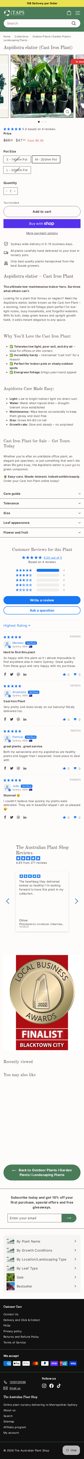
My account (11, 1432)
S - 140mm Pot (17, 159)
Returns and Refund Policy (21, 1336)
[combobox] (42, 23)
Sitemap (8, 1421)
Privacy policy (12, 1331)
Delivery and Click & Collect (21, 1320)
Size (6, 513)
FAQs (6, 1325)
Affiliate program (14, 1427)
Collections (21, 36)
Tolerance (11, 503)
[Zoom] (67, 112)
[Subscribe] (69, 1218)
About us (9, 1410)
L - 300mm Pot (17, 170)
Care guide (12, 494)
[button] (12, 129)
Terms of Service (14, 1342)
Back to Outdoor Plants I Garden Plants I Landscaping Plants (45, 1172)
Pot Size (9, 151)
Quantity (10, 183)
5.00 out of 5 (53, 557)
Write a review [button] (42, 600)
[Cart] (69, 13)
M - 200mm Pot (46, 159)
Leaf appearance (16, 523)
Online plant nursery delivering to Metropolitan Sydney (40, 1404)
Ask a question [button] (42, 610)
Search (8, 1416)
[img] (12, 637)
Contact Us (11, 1314)
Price (7, 133)
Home (6, 36)
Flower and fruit (15, 532)
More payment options (42, 233)
